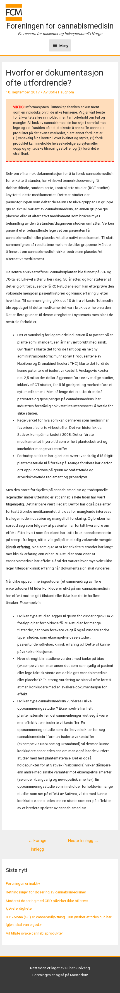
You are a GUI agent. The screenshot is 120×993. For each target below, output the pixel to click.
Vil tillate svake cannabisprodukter (34, 933)
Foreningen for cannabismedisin (60, 26)
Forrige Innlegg (37, 842)
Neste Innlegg (83, 840)
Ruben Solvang (77, 968)
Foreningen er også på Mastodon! (60, 975)
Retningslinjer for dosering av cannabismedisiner (46, 892)
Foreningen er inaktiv (23, 883)
